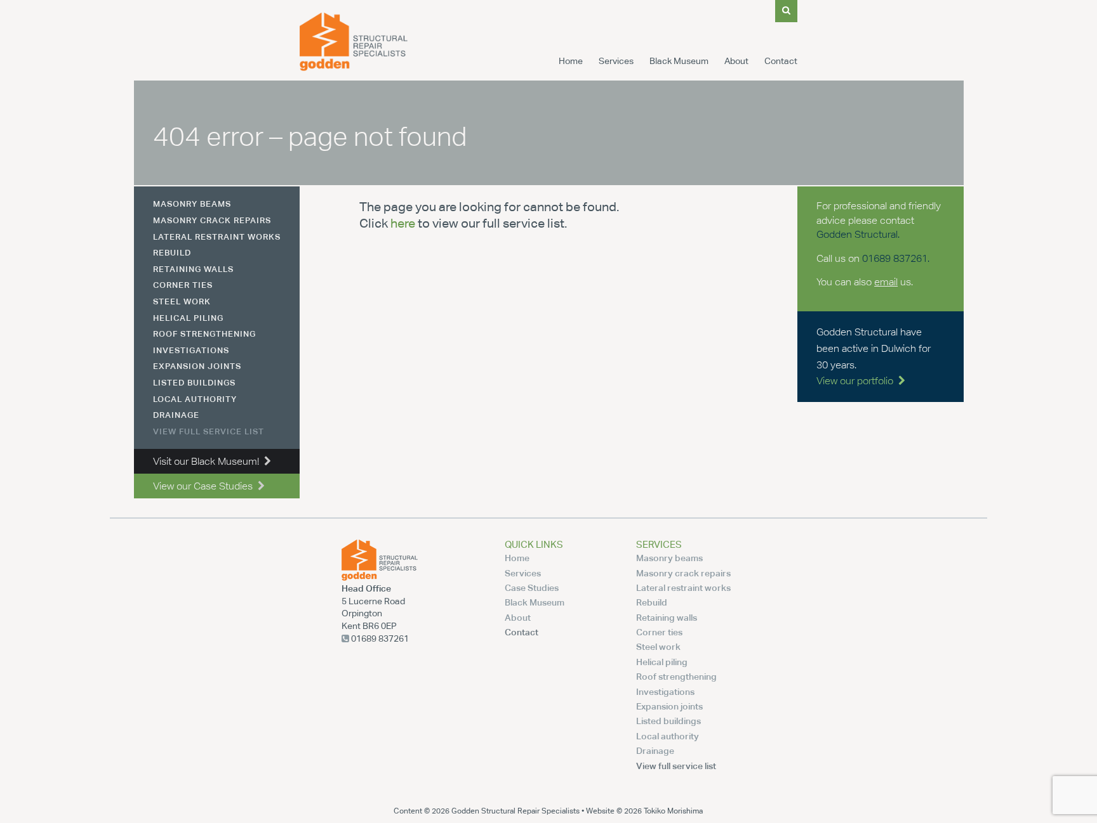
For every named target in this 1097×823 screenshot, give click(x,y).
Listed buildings (194, 382)
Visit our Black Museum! (208, 461)
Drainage (176, 415)
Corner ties (183, 285)
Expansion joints (197, 366)
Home (571, 61)
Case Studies (532, 587)
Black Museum (678, 61)
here (402, 223)
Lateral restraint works (217, 236)
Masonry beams (192, 203)
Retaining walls (193, 269)
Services (616, 61)
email (886, 282)
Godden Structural (857, 234)
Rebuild (172, 252)
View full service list (208, 431)
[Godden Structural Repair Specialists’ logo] (354, 67)
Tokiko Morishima (673, 810)
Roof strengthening (204, 333)
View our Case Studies (205, 486)
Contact (780, 61)
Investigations (191, 350)
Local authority (195, 399)
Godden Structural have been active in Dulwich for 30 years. (873, 356)
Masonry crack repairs (212, 220)
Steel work (182, 301)
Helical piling (188, 318)
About (736, 61)
